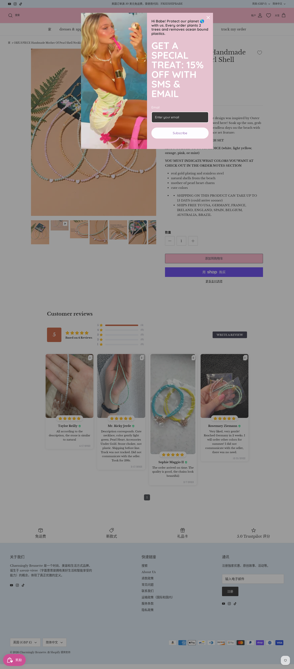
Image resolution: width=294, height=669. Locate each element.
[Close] (208, 17)
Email (155, 107)
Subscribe (180, 133)
